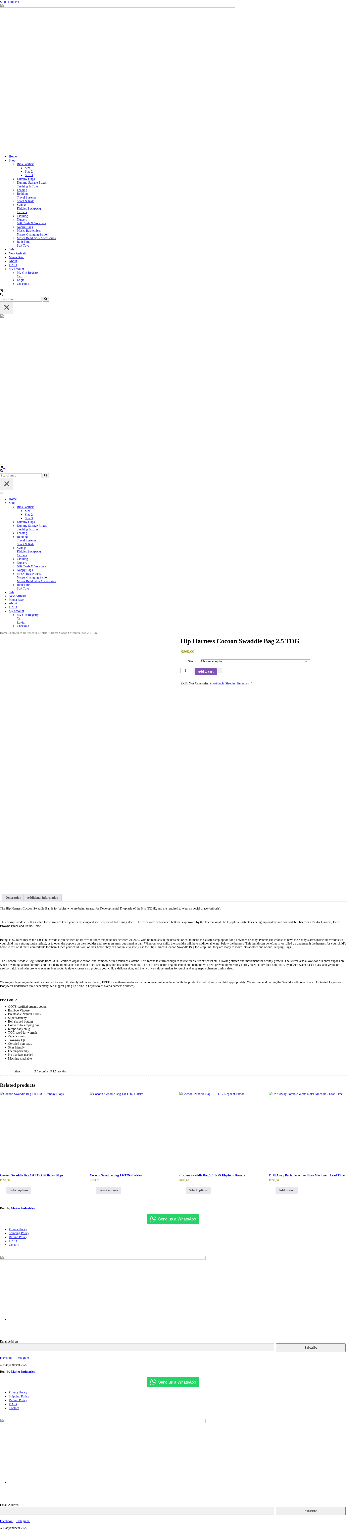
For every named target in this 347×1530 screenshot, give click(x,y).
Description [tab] (13, 897)
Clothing (22, 216)
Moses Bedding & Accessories (36, 238)
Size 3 (29, 175)
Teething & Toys (27, 186)
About (13, 261)
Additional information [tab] (42, 897)
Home (13, 156)
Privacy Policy (18, 1229)
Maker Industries (22, 1208)
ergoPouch (217, 683)
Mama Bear (16, 257)
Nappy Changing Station (32, 234)
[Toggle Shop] (70, 503)
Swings (21, 204)
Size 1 (29, 168)
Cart (19, 276)
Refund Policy (18, 1237)
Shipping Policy (19, 1233)
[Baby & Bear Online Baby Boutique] (117, 6)
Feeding (22, 190)
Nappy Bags (25, 227)
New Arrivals (17, 253)
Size (190, 661)
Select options (19, 1190)
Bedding (22, 193)
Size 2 (29, 171)
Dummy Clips (26, 179)
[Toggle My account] (70, 611)
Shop (11, 632)
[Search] (1, 294)
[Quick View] (4, 1190)
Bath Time (23, 241)
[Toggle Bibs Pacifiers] (70, 507)
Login (20, 280)
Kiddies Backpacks (29, 208)
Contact (14, 1244)
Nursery (22, 219)
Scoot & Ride (25, 201)
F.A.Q (13, 265)
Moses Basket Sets (29, 230)
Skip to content (9, 1)
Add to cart (205, 671)
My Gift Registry (28, 272)
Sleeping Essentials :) (29, 632)
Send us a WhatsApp (177, 1219)
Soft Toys (23, 245)
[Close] (6, 308)
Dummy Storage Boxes (32, 182)
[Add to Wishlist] (219, 670)
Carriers (22, 212)
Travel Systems (26, 197)
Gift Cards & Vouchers (31, 223)
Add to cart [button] (286, 1190)
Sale (11, 249)
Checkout (23, 283)
